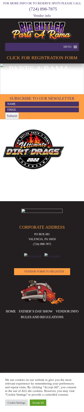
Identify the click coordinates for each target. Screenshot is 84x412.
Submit (12, 116)
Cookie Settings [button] (16, 402)
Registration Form (42, 57)
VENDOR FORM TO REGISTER (44, 271)
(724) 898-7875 (43, 8)
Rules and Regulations (42, 317)
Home (11, 311)
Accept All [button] (38, 402)
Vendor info (42, 16)
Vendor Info (67, 311)
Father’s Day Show (36, 311)
